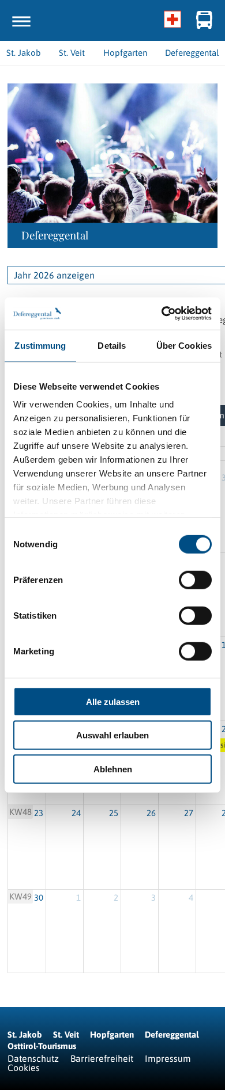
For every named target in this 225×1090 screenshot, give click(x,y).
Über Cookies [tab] (184, 345)
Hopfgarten (112, 1034)
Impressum (168, 1058)
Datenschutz (33, 1058)
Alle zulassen (113, 701)
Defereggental (171, 1034)
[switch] (195, 579)
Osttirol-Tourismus (41, 1046)
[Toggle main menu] (21, 21)
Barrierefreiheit (101, 1058)
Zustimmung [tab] (40, 345)
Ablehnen (112, 768)
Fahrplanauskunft (204, 20)
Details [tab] (111, 345)
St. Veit (66, 1034)
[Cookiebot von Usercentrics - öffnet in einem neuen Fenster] (162, 313)
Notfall (173, 20)
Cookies (23, 1067)
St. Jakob (24, 1034)
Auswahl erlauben (112, 735)
